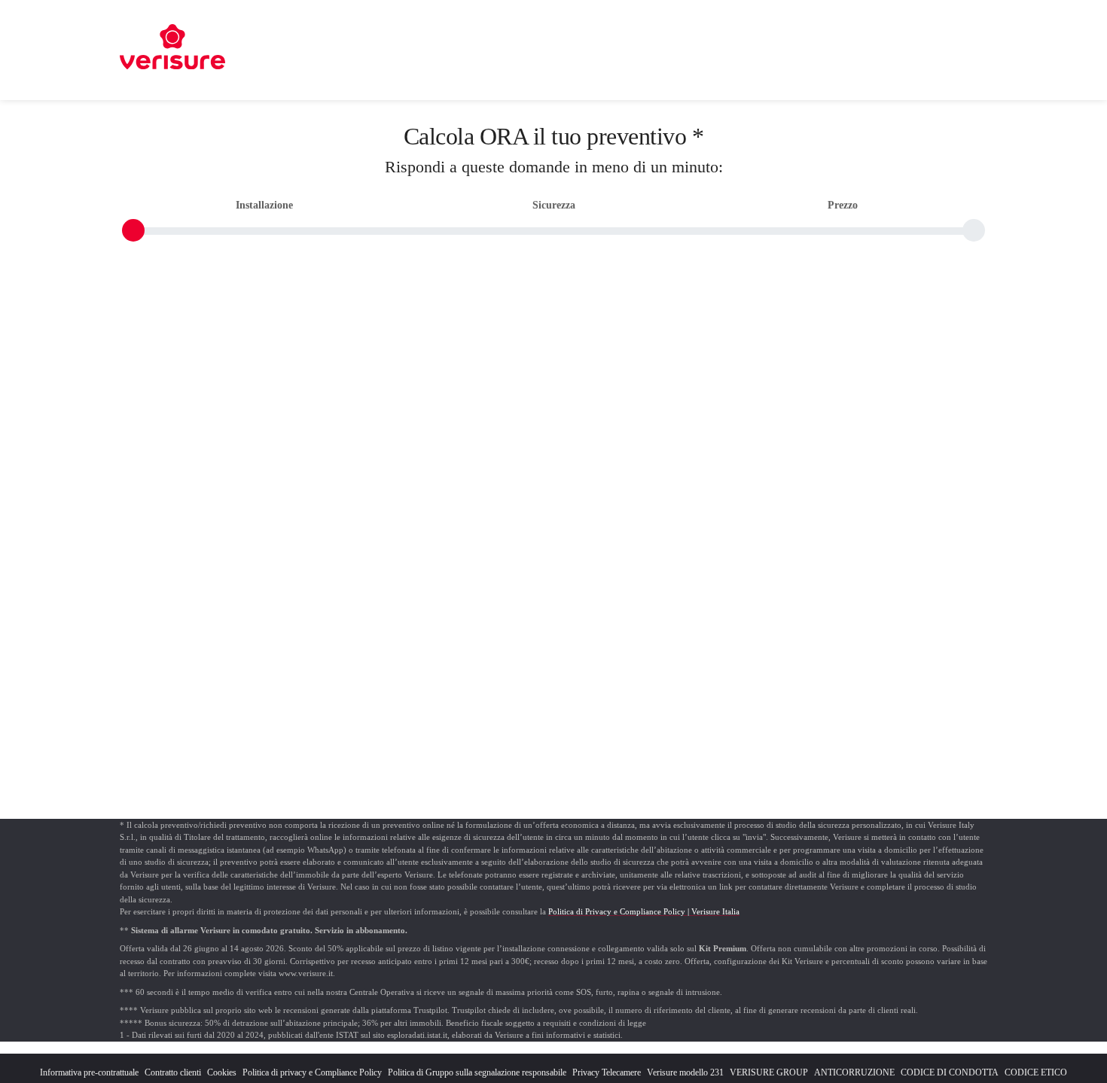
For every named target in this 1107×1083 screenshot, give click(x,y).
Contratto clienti (173, 1072)
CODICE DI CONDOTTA (950, 1072)
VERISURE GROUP (769, 1072)
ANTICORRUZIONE (854, 1072)
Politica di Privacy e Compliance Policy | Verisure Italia (644, 911)
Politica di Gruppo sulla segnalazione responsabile (477, 1072)
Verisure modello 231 (685, 1072)
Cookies (221, 1072)
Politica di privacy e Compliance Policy (312, 1072)
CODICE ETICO (1036, 1072)
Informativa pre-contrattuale (89, 1072)
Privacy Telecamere (606, 1072)
